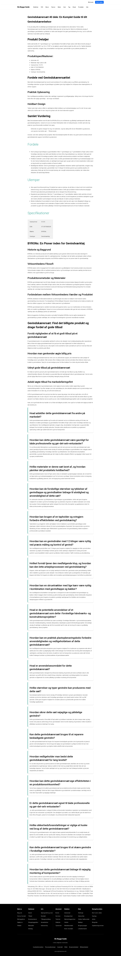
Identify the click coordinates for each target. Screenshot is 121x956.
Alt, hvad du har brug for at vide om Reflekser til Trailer (66, 893)
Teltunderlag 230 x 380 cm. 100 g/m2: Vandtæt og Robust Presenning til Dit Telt (50, 886)
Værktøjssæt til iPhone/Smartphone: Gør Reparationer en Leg (60, 891)
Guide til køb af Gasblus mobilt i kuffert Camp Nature (78, 896)
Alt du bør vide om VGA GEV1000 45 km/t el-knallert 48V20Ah (63, 889)
